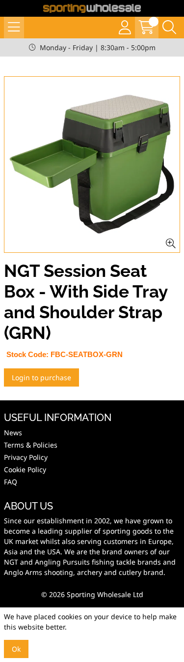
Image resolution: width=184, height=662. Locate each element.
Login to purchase (41, 377)
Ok (16, 649)
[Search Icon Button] (169, 27)
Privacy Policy (26, 457)
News (13, 432)
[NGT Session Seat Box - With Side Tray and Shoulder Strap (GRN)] (92, 164)
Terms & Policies (30, 445)
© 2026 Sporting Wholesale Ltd (92, 594)
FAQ (10, 481)
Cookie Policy (25, 469)
